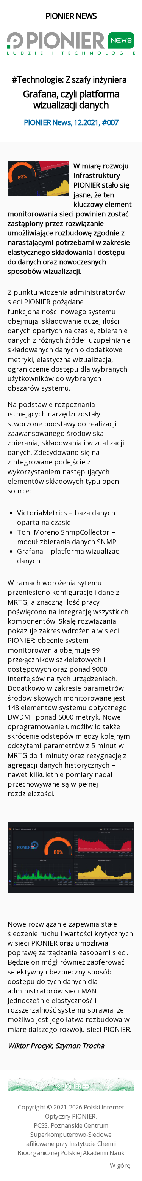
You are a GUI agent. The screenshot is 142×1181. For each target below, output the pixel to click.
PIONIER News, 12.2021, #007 (71, 122)
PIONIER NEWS (71, 16)
